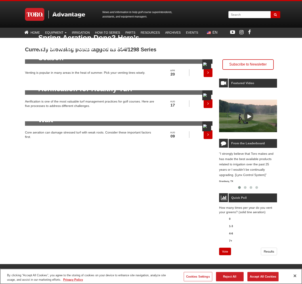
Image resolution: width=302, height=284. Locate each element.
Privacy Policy (73, 279)
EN (215, 32)
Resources (150, 32)
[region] (151, 276)
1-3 (231, 226)
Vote (225, 251)
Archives (173, 32)
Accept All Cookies (263, 276)
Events (192, 32)
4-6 (231, 233)
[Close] (295, 276)
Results (269, 251)
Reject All (229, 276)
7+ (230, 240)
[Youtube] (232, 32)
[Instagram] (241, 32)
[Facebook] (249, 32)
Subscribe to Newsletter (248, 64)
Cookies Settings (198, 276)
